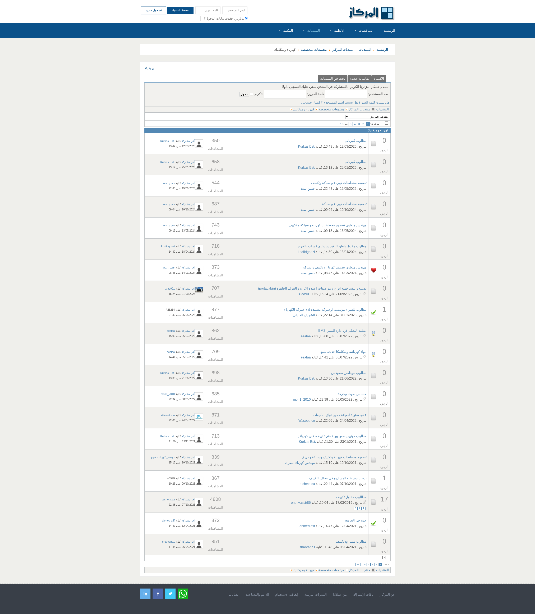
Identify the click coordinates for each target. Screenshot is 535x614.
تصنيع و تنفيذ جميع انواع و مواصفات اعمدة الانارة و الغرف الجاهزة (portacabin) (312, 288)
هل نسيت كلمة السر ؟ (374, 102)
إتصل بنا (234, 594)
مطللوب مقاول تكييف (351, 497)
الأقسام (378, 78)
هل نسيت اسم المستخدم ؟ (339, 102)
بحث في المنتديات (332, 78)
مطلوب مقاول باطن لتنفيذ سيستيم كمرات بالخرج (332, 246)
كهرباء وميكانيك (303, 109)
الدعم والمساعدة (257, 594)
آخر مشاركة (188, 141)
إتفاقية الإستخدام (286, 594)
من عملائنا (340, 594)
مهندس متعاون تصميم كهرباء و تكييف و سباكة (335, 267)
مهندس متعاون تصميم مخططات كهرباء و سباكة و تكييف (328, 225)
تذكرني (239, 18)
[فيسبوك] (158, 593)
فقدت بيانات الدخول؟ (218, 18)
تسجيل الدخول (180, 10)
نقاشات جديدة (359, 78)
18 (342, 124)
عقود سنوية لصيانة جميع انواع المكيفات (340, 415)
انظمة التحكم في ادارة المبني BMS (342, 330)
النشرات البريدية (315, 594)
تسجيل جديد (153, 10)
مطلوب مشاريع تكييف (351, 541)
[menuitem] (389, 30)
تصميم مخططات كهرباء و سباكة (344, 204)
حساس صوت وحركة (352, 394)
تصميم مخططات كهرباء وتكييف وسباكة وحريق (334, 457)
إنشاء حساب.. (310, 102)
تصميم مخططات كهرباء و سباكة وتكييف (339, 183)
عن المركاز (387, 594)
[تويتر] (170, 593)
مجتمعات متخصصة (331, 109)
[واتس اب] (183, 593)
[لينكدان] (145, 593)
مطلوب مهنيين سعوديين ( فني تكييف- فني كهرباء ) (332, 436)
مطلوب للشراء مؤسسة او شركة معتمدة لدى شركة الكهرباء (325, 309)
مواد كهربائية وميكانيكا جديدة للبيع (343, 351)
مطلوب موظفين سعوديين (349, 373)
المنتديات (382, 109)
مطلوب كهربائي (356, 140)
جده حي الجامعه (355, 520)
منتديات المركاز (359, 109)
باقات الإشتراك (363, 594)
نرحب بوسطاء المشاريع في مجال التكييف (338, 478)
